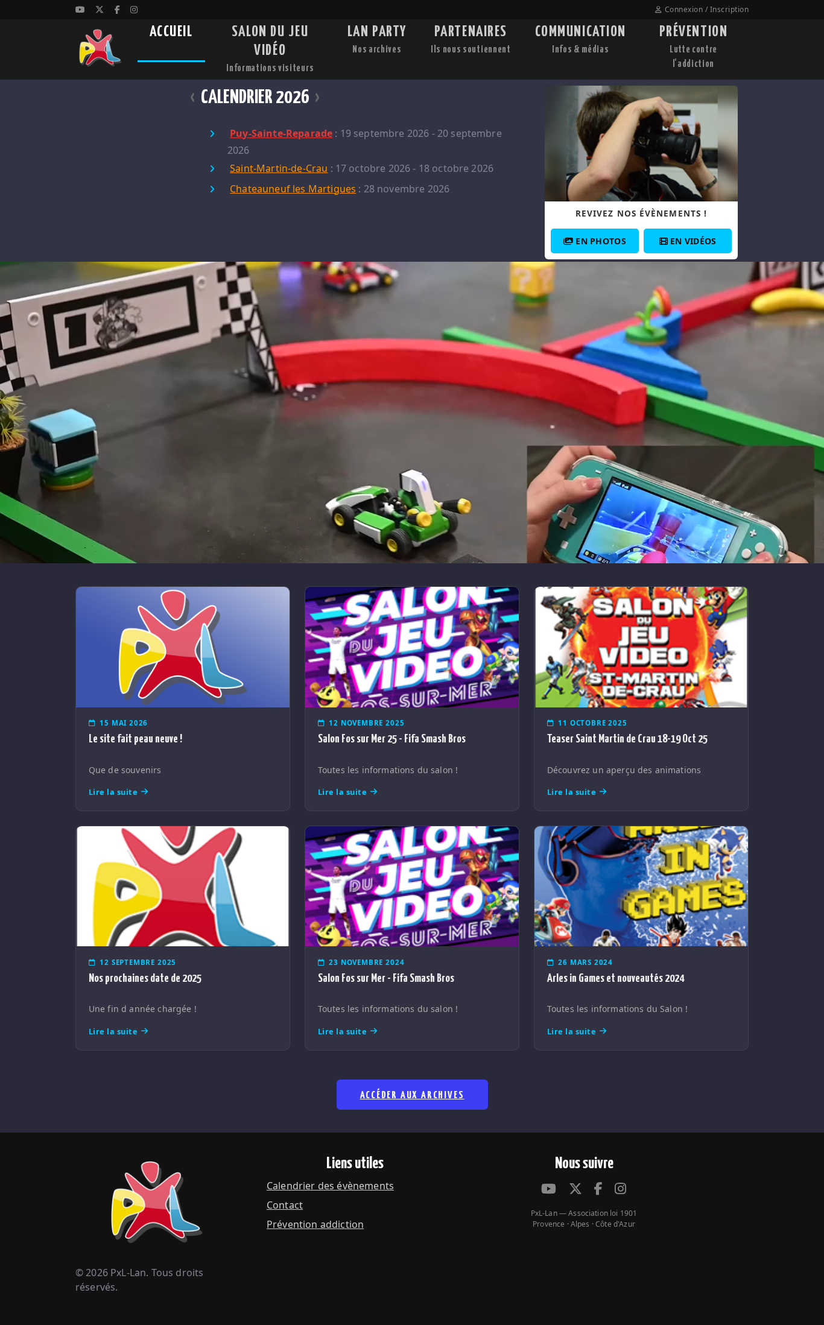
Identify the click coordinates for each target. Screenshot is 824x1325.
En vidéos (693, 241)
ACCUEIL (171, 32)
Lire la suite (113, 791)
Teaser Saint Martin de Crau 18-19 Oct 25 (627, 739)
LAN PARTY (377, 39)
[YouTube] (80, 9)
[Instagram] (134, 9)
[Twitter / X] (99, 9)
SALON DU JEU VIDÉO (270, 49)
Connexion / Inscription (707, 9)
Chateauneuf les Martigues (293, 188)
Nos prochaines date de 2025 (145, 978)
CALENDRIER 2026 (255, 97)
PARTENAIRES (471, 39)
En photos (600, 241)
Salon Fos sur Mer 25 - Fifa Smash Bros (392, 739)
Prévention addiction (315, 1224)
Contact (285, 1205)
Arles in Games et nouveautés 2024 (615, 978)
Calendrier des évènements (330, 1185)
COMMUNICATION (580, 39)
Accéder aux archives (412, 1095)
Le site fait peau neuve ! (135, 739)
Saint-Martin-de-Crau (279, 168)
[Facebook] (117, 9)
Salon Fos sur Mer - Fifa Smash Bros (386, 978)
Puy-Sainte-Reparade (281, 133)
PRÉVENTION (693, 47)
